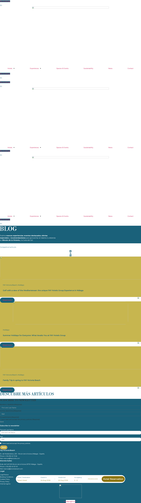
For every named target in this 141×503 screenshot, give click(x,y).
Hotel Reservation (113, 479)
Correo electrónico (10, 411)
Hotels (10, 68)
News (110, 68)
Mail (1, 436)
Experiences (34, 68)
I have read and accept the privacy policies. (20, 419)
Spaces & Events (62, 68)
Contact (130, 68)
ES (1, 5)
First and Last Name (7, 430)
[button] (70, 251)
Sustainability (88, 68)
